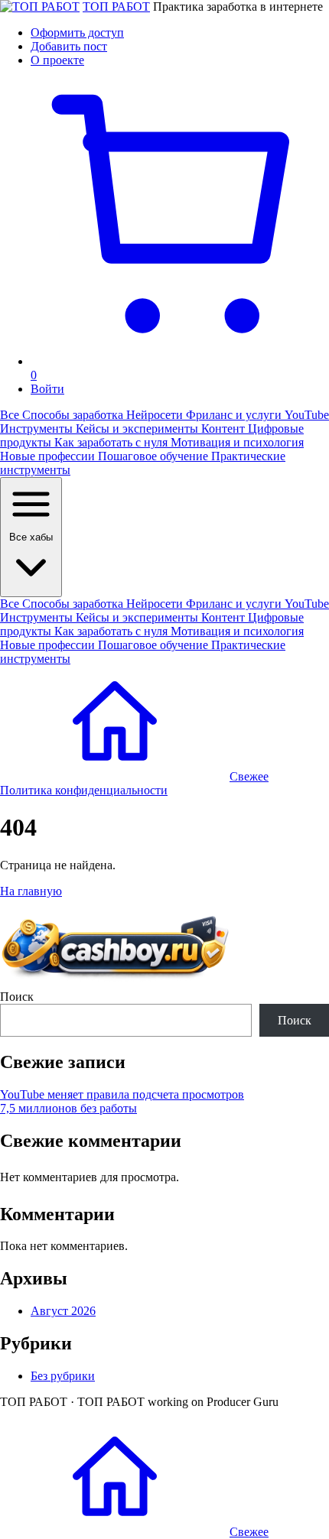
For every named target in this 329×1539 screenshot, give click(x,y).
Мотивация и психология (237, 442)
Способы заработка (74, 414)
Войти (47, 388)
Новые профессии (49, 456)
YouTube (307, 414)
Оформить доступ (77, 32)
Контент (224, 428)
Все (11, 414)
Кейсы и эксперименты (138, 428)
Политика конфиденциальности (84, 790)
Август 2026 (63, 1310)
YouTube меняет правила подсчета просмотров (122, 1094)
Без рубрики (63, 1375)
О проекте (57, 60)
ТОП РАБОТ (116, 6)
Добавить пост (69, 46)
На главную (31, 891)
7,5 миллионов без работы (68, 1108)
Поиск (17, 996)
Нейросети (156, 414)
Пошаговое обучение (154, 456)
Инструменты (38, 428)
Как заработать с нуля (112, 442)
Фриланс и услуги (235, 414)
